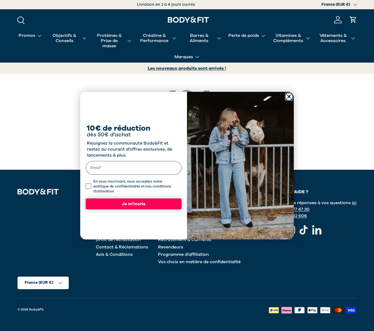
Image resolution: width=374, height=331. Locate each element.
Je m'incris (133, 204)
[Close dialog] (289, 96)
